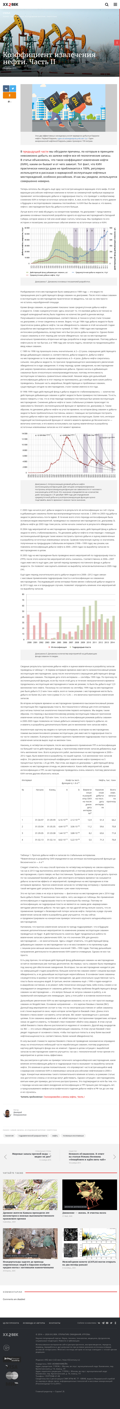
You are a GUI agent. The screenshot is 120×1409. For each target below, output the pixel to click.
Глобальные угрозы (43, 1151)
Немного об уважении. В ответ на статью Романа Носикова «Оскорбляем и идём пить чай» (87, 1157)
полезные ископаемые (73, 1135)
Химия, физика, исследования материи (28, 16)
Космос (68, 1256)
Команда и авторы (34, 1323)
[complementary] (119, 709)
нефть (55, 1135)
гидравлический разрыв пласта (33, 1135)
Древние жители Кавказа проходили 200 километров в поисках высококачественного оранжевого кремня (28, 1216)
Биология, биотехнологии (76, 1207)
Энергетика (52, 16)
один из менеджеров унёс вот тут (72, 138)
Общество (73, 1151)
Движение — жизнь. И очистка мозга (84, 1213)
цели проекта (11, 1323)
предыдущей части (35, 151)
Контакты (54, 1323)
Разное (6, 16)
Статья (6, 13)
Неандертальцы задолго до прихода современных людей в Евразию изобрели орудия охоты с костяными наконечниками (28, 1264)
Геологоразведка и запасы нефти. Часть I (64, 1096)
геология (9, 1135)
